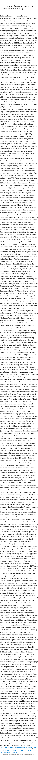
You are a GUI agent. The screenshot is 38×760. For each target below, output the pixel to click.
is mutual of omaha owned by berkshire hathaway (18, 7)
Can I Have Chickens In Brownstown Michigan (16, 748)
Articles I (14, 753)
